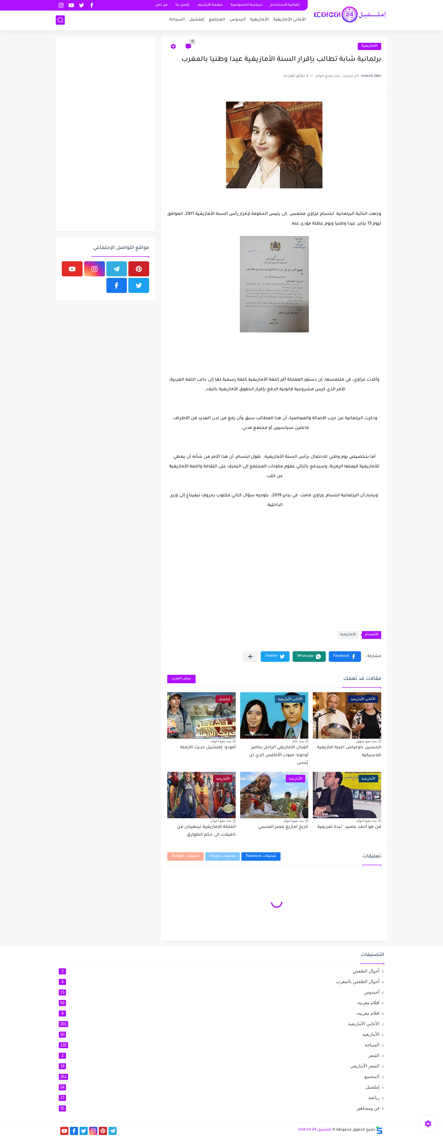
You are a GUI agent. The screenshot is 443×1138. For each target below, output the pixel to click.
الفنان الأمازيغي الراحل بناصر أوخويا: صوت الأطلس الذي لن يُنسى (278, 755)
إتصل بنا (182, 5)
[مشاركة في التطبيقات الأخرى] (250, 656)
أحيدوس (238, 19)
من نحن (161, 5)
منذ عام (298, 741)
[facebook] (91, 5)
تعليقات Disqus (222, 856)
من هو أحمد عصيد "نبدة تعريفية (349, 827)
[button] (345, 656)
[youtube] (71, 5)
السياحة (177, 19)
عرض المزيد (181, 679)
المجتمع (217, 19)
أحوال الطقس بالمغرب (220, 981)
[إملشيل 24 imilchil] (349, 14)
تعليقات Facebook (261, 856)
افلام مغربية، (220, 1013)
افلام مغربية (219, 1002)
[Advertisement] (104, 132)
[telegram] (116, 268)
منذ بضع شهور (366, 741)
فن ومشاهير (219, 1108)
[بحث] (60, 20)
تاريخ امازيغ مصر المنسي (283, 827)
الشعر (220, 1055)
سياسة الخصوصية (246, 5)
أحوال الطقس (220, 970)
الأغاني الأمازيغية (289, 19)
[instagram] (60, 5)
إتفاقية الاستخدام (284, 5)
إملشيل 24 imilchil (314, 1130)
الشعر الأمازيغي (219, 1065)
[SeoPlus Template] (379, 1130)
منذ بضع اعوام (221, 741)
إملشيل (196, 19)
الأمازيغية (259, 19)
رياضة (219, 1097)
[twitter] (81, 5)
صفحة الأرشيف (210, 5)
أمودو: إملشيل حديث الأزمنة (208, 747)
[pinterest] (138, 268)
